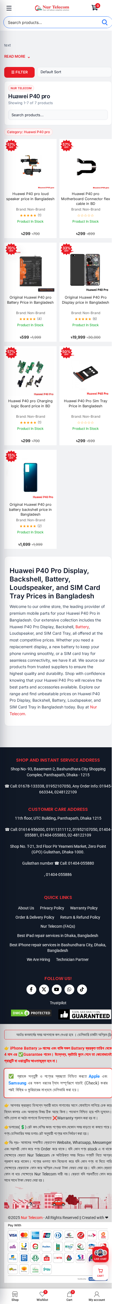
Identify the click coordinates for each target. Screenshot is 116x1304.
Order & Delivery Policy (34, 917)
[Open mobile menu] (9, 8)
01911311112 (58, 829)
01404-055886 (59, 874)
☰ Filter (19, 72)
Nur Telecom (32, 1217)
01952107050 (58, 786)
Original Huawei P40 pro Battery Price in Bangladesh (30, 299)
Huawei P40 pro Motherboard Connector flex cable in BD (85, 199)
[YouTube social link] (57, 989)
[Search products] (58, 115)
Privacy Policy (52, 908)
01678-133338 (31, 786)
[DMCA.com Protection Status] (31, 1014)
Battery (82, 626)
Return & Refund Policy (80, 917)
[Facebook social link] (31, 989)
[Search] (104, 22)
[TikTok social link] (82, 989)
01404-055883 (53, 835)
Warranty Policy (84, 908)
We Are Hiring (38, 959)
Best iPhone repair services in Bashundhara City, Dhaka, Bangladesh (58, 948)
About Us (26, 908)
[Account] (107, 8)
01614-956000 (31, 829)
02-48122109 (79, 835)
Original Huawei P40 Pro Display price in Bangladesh (85, 299)
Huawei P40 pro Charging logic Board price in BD (30, 403)
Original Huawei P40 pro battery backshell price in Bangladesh (30, 509)
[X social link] (44, 989)
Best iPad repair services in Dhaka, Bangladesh (57, 935)
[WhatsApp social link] (69, 989)
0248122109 (65, 792)
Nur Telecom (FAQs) (58, 926)
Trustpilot (58, 1003)
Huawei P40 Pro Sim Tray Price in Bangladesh (85, 403)
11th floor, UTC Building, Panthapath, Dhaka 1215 (58, 818)
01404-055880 (81, 863)
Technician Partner (72, 959)
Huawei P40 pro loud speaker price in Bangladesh (30, 196)
